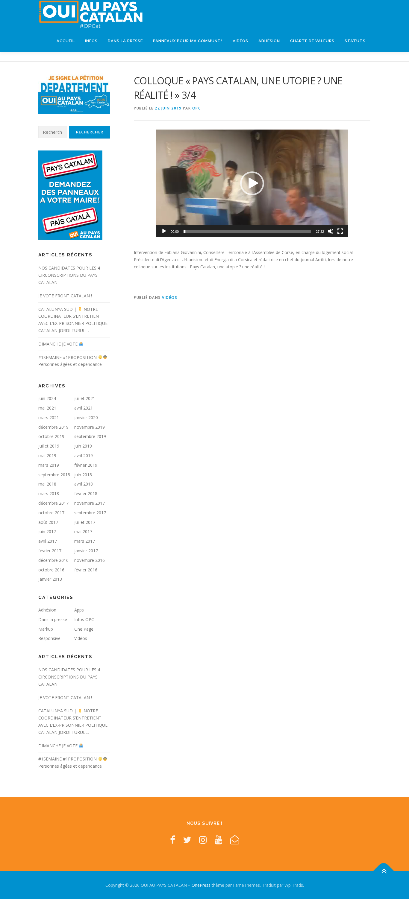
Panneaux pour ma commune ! (187, 41)
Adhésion (269, 41)
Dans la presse (125, 41)
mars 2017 (84, 541)
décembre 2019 (53, 427)
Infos (91, 41)
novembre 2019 (89, 427)
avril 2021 (83, 408)
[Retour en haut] (383, 871)
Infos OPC (84, 619)
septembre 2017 (90, 512)
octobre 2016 (51, 570)
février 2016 (85, 570)
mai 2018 (47, 484)
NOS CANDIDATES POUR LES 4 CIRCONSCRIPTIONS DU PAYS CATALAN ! (69, 275)
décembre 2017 (53, 503)
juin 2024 (47, 398)
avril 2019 (83, 455)
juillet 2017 (84, 522)
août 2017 (48, 522)
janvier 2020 (86, 417)
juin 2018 (83, 474)
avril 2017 (47, 541)
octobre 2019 (51, 436)
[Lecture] (164, 231)
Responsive (49, 638)
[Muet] (331, 231)
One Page (83, 629)
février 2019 (85, 465)
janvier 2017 (86, 550)
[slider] (247, 231)
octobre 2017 (51, 512)
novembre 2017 (89, 503)
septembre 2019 (90, 436)
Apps (79, 610)
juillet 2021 (84, 398)
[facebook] (172, 839)
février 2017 (49, 550)
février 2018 (85, 493)
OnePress (201, 885)
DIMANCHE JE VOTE (58, 344)
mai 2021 (47, 408)
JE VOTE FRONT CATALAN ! (65, 296)
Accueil (66, 41)
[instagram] (203, 839)
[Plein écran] (340, 231)
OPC (196, 108)
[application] (252, 183)
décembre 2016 (53, 560)
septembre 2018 (54, 474)
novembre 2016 (89, 560)
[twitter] (187, 839)
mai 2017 (83, 531)
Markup (45, 629)
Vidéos (240, 41)
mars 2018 (48, 493)
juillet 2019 (48, 446)
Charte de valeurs (312, 41)
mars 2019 (48, 465)
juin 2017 (47, 531)
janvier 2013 (50, 579)
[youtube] (218, 839)
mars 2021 (48, 417)
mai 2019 (47, 455)
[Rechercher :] (52, 132)
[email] (234, 839)
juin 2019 (83, 446)
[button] (252, 183)
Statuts (355, 41)
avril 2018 (83, 484)
